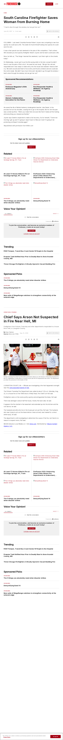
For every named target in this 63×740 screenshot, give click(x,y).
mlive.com (33, 424)
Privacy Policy (6, 737)
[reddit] (34, 37)
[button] (5, 4)
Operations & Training (10, 312)
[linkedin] (29, 37)
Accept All (55, 736)
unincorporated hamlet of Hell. (19, 388)
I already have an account (32, 234)
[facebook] (26, 37)
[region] (31, 217)
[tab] (8, 213)
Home (5, 12)
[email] (37, 37)
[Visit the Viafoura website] (55, 221)
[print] (58, 37)
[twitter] (31, 37)
